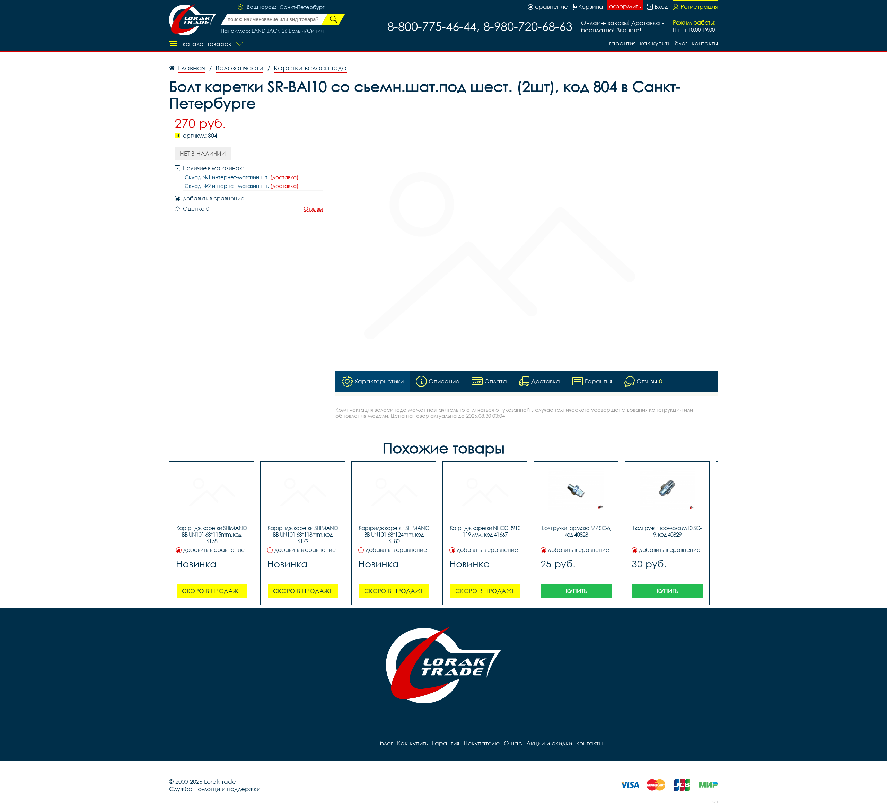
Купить (576, 591)
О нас (513, 743)
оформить (625, 6)
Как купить (655, 43)
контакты (705, 43)
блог (681, 43)
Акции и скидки (549, 743)
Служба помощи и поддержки (214, 788)
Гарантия (622, 43)
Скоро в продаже (211, 591)
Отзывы (313, 209)
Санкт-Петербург (302, 7)
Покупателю (482, 743)
